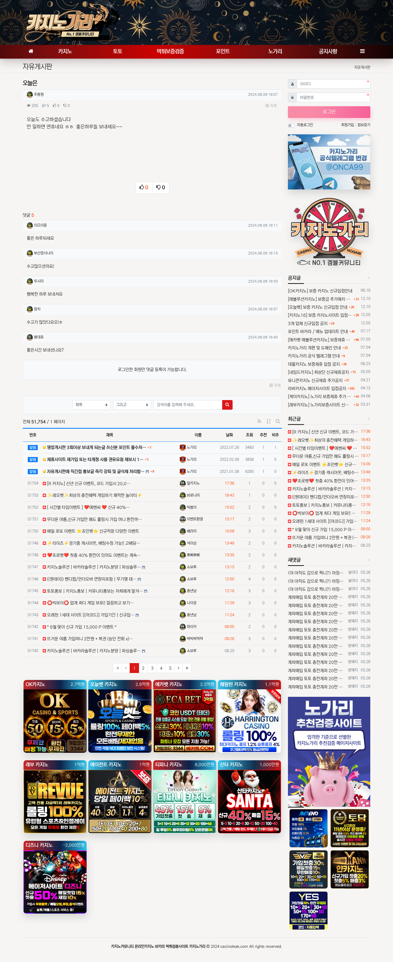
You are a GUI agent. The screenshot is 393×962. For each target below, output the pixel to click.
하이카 (191, 627)
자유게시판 (362, 67)
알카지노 (193, 483)
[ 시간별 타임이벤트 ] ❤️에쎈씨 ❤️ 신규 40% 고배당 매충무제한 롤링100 (325, 448)
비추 (275, 435)
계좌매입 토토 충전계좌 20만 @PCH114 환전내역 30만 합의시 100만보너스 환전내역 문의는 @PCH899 (317, 597)
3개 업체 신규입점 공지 (308, 323)
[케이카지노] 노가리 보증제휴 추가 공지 (320, 396)
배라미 (191, 531)
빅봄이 (191, 507)
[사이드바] (362, 52)
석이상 (191, 543)
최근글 (294, 419)
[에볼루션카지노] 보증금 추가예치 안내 (320, 299)
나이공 (191, 603)
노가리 (191, 447)
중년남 (191, 591)
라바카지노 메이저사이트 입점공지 (317, 388)
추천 (263, 435)
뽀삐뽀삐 (193, 555)
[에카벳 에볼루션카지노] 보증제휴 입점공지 (320, 339)
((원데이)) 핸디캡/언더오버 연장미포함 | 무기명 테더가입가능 (325, 497)
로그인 (329, 112)
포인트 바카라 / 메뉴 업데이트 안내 (318, 331)
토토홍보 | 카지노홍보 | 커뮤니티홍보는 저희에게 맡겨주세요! (325, 505)
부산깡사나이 (43, 253)
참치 (37, 309)
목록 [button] (273, 106)
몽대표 (39, 337)
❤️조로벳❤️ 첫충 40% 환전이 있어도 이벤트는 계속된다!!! (325, 480)
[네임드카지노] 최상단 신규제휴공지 (318, 372)
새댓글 (294, 560)
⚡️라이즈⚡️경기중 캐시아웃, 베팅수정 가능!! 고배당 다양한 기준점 (325, 472)
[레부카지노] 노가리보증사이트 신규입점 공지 (320, 404)
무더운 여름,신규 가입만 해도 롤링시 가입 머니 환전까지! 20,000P (325, 456)
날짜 (229, 435)
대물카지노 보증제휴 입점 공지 (314, 364)
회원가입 (348, 125)
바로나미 (193, 495)
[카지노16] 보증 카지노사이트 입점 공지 (320, 315)
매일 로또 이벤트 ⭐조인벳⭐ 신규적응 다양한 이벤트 (325, 464)
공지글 (294, 278)
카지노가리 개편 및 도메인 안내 (314, 347)
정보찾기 (363, 125)
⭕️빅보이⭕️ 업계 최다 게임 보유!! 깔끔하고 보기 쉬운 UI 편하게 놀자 (325, 513)
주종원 (39, 94)
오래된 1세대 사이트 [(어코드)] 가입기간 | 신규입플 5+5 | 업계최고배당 (325, 521)
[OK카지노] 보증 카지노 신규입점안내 (320, 290)
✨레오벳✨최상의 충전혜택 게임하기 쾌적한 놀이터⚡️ (325, 440)
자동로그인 (305, 125)
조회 (249, 435)
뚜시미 (39, 281)
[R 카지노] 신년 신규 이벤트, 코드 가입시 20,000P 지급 (325, 431)
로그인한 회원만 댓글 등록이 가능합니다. (152, 369)
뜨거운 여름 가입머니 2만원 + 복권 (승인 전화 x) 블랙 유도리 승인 (325, 537)
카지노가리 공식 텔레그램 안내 (314, 355)
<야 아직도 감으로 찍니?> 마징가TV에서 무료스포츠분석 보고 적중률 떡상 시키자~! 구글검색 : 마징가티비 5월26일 (317, 573)
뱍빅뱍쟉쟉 (195, 639)
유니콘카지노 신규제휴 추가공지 (315, 380)
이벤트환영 (195, 519)
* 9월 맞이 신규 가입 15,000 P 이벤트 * (325, 529)
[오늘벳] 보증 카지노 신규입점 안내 (317, 307)
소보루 (191, 567)
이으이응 (40, 225)
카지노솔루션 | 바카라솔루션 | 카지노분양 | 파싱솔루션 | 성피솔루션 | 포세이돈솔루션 (325, 488)
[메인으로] (31, 52)
